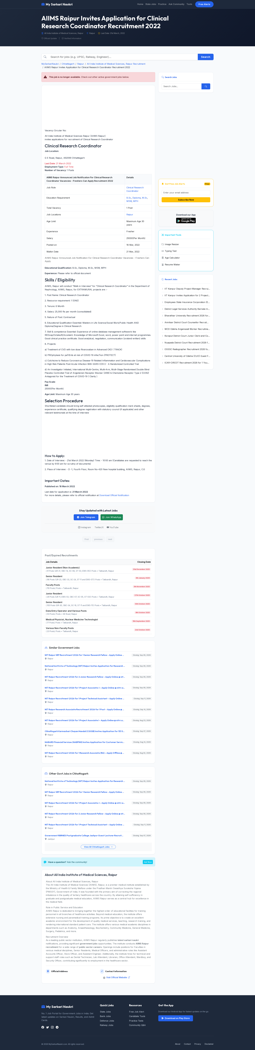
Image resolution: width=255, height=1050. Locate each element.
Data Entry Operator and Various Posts (66, 611)
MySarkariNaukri (50, 64)
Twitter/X (99, 527)
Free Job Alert (136, 1011)
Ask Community (176, 4)
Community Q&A (137, 1025)
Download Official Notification (114, 495)
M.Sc (144, 197)
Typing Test (171, 251)
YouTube (113, 527)
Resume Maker (172, 264)
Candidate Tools (137, 1016)
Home (140, 4)
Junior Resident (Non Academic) (63, 567)
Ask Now (148, 862)
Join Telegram (87, 517)
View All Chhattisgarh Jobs (97, 847)
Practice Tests (136, 1020)
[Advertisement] (98, 107)
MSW (129, 201)
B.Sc (128, 197)
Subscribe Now (186, 199)
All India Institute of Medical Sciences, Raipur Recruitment (116, 64)
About (177, 1044)
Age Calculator (172, 257)
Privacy (197, 1044)
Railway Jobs (106, 1025)
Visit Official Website (117, 977)
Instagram (86, 527)
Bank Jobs (105, 1016)
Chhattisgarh (68, 64)
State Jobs (150, 4)
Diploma (136, 197)
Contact (187, 1044)
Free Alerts (204, 4)
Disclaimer (209, 1044)
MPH (135, 201)
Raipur (80, 64)
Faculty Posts (53, 585)
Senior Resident (54, 576)
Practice (162, 4)
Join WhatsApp (113, 517)
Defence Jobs (107, 1020)
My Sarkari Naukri (59, 4)
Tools (189, 4)
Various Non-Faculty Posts (60, 628)
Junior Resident (54, 593)
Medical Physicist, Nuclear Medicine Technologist (72, 619)
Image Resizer (172, 244)
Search (205, 57)
